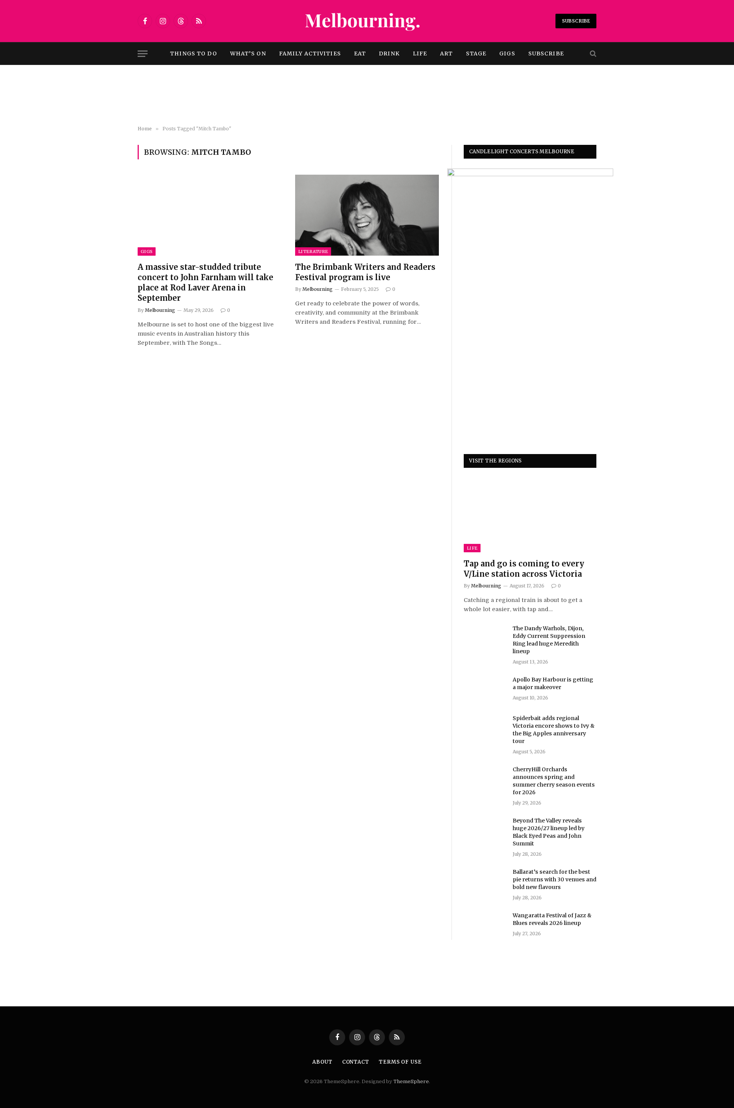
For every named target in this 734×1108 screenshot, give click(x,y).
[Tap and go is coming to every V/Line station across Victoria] (530, 515)
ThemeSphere (411, 1081)
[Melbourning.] (367, 21)
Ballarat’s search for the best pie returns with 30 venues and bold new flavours (554, 879)
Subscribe (576, 21)
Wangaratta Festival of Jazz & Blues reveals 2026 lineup (552, 919)
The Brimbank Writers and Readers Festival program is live (365, 272)
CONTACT (355, 1062)
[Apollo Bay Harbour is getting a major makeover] (485, 689)
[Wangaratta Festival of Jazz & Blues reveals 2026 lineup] (485, 925)
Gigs (507, 53)
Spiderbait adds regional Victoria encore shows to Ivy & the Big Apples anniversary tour (553, 730)
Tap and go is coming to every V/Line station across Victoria (524, 569)
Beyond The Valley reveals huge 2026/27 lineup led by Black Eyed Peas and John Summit (549, 832)
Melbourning (160, 310)
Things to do (193, 53)
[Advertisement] (367, 95)
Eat (360, 53)
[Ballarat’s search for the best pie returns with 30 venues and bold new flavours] (485, 881)
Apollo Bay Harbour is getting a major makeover (553, 683)
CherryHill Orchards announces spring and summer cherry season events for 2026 (554, 781)
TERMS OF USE (400, 1062)
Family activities (310, 53)
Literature (313, 251)
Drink (389, 53)
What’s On (248, 53)
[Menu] (143, 53)
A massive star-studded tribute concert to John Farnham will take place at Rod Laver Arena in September (205, 282)
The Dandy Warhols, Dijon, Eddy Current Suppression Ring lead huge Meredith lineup (549, 640)
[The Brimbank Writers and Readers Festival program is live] (367, 215)
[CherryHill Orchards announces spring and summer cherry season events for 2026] (485, 779)
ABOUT (322, 1062)
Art (446, 53)
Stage (476, 53)
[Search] (592, 53)
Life (420, 53)
